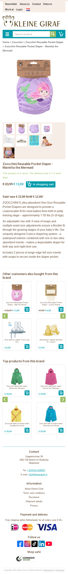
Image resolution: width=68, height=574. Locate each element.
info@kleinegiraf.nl (38, 474)
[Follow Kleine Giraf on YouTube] (48, 543)
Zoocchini (17, 42)
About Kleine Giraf (34, 488)
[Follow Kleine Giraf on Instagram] (27, 543)
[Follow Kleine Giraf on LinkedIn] (41, 543)
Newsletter (11, 4)
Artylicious (60, 570)
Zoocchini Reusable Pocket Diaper (44, 42)
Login (19, 9)
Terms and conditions (34, 493)
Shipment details (34, 501)
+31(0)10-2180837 (36, 470)
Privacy (34, 505)
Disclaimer (34, 497)
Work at (9, 9)
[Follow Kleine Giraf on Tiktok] (34, 543)
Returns (47, 4)
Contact (36, 4)
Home (6, 42)
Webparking (49, 570)
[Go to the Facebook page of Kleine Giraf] (19, 543)
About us (25, 4)
